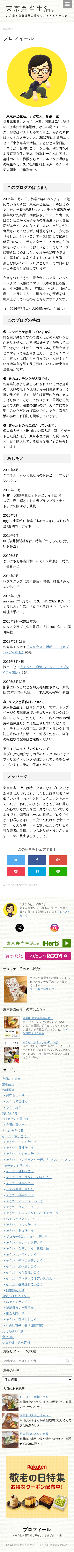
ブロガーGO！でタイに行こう (27, 1236)
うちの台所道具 (13, 1130)
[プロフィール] (37, 871)
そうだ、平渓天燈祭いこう (24, 1260)
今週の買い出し (17, 1124)
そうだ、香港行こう (20, 1147)
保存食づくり (15, 1095)
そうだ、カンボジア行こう (24, 1242)
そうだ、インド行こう (21, 1142)
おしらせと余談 (13, 1331)
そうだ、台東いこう (20, 1207)
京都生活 (8, 1084)
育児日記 (8, 1337)
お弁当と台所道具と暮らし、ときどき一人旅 (37, 1535)
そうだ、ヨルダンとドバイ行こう (29, 1177)
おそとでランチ (17, 1301)
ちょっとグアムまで (20, 1218)
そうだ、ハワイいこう (21, 1254)
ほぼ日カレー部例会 (20, 1307)
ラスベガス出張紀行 (20, 1189)
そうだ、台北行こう (20, 1171)
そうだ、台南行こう (20, 1183)
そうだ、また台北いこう (23, 1272)
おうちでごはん (17, 1101)
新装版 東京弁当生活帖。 (38, 1018)
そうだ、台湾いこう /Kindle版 (40, 1042)
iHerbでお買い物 (17, 1119)
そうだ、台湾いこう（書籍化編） (29, 1248)
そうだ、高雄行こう (20, 1195)
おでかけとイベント (16, 1296)
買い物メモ (9, 1113)
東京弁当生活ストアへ (43, 989)
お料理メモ (9, 1090)
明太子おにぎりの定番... (35, 1433)
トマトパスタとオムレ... (35, 1415)
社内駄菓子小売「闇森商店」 (26, 1325)
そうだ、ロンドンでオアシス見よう (30, 1278)
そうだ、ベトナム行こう (23, 1153)
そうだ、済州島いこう (21, 1266)
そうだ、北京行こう (20, 1230)
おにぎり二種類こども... (35, 1396)
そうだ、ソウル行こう (21, 1224)
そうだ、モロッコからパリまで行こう (32, 1213)
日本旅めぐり (15, 1290)
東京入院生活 (15, 1313)
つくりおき (13, 1107)
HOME (7, 28)
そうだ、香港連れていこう (24, 1284)
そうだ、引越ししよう (21, 1319)
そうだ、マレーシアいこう (24, 1201)
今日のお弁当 (11, 1079)
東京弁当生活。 (32, 8)
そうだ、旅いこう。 (16, 1136)
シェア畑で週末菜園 (16, 1342)
